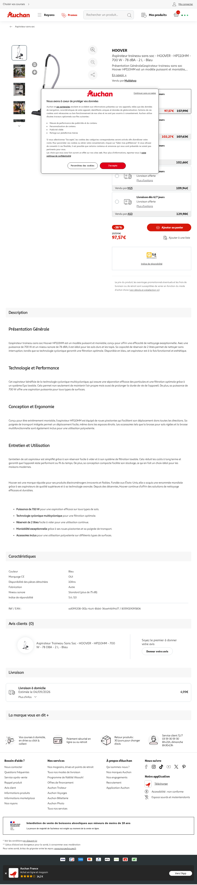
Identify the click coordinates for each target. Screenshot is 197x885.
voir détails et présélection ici (144, 290)
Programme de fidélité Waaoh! (65, 777)
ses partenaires (63, 106)
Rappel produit (13, 782)
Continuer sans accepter (145, 93)
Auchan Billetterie (58, 798)
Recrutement (113, 782)
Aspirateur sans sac (25, 26)
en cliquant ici (30, 840)
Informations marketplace (19, 798)
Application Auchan (117, 787)
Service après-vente (15, 777)
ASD (130, 214)
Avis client (10, 787)
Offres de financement (60, 782)
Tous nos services (57, 808)
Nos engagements (116, 777)
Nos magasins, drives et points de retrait (70, 767)
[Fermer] (5, 873)
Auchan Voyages (57, 793)
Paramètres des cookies (82, 165)
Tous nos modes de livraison (64, 772)
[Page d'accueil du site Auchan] (20, 15)
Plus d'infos (25, 697)
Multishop (130, 80)
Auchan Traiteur (57, 787)
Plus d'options (145, 180)
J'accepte (112, 165)
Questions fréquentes (16, 772)
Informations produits (17, 793)
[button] (34, 64)
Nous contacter (13, 767)
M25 (130, 188)
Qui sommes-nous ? (117, 767)
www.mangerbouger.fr (65, 848)
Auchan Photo (56, 803)
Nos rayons (11, 803)
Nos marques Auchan (118, 772)
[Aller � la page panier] (181, 15)
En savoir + (119, 75)
